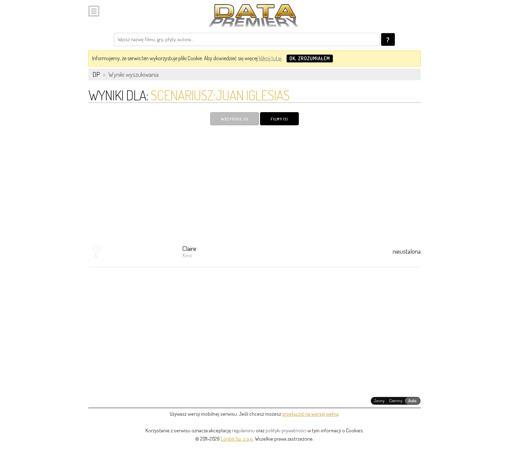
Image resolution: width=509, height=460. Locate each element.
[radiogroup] (395, 401)
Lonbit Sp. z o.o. (237, 438)
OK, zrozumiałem (309, 58)
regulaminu (243, 430)
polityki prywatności (286, 430)
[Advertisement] (254, 182)
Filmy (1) (279, 119)
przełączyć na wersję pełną (310, 414)
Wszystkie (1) (234, 119)
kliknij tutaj (270, 58)
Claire (189, 248)
